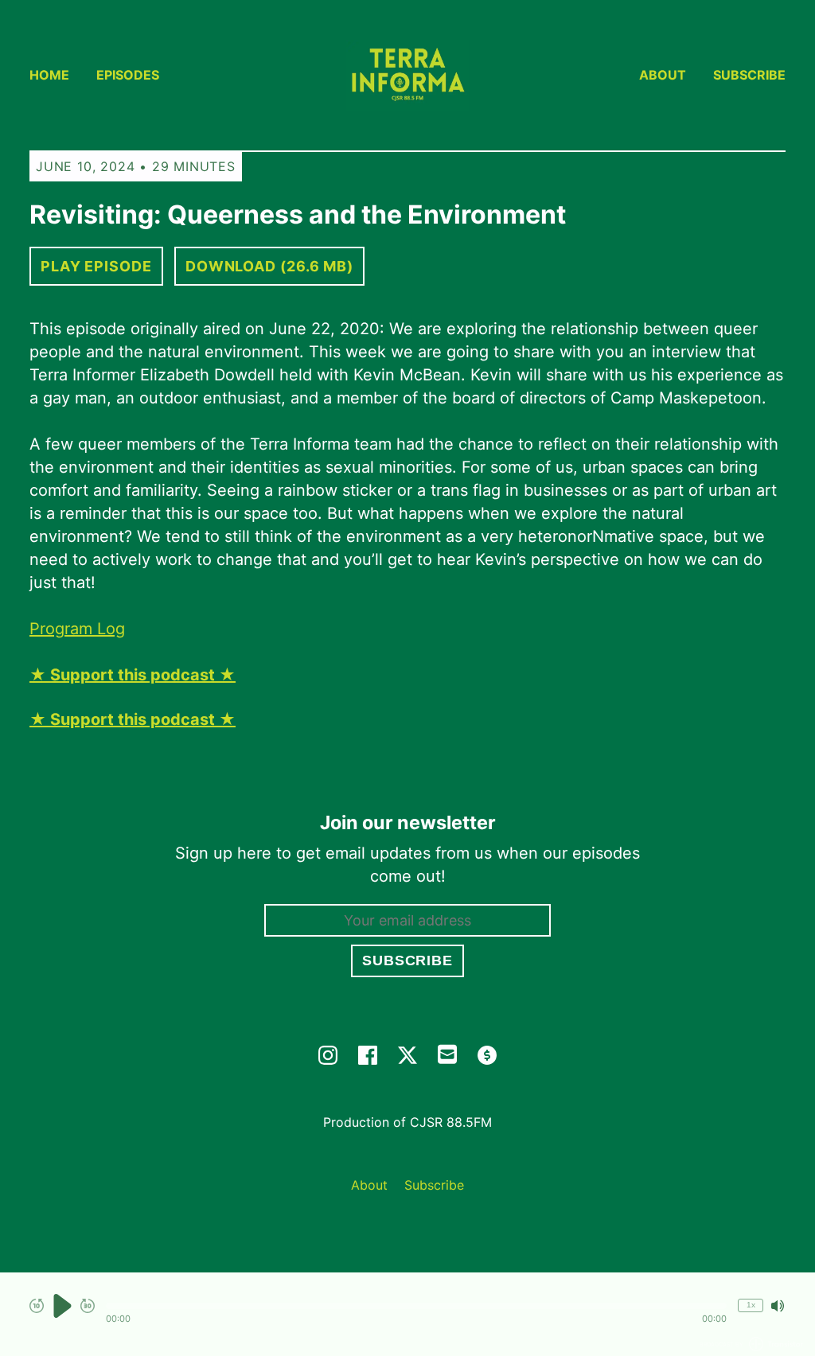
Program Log (77, 628)
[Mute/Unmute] (777, 1306)
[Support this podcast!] (487, 1055)
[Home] (407, 75)
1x (751, 1304)
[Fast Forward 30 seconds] (87, 1306)
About (662, 75)
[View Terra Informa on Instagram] (327, 1055)
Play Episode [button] (96, 266)
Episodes (127, 75)
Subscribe (749, 75)
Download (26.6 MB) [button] (269, 266)
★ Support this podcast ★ (132, 719)
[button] (416, 1306)
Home (49, 75)
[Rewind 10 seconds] (36, 1306)
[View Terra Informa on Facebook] (367, 1055)
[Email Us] (447, 1052)
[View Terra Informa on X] (407, 1055)
